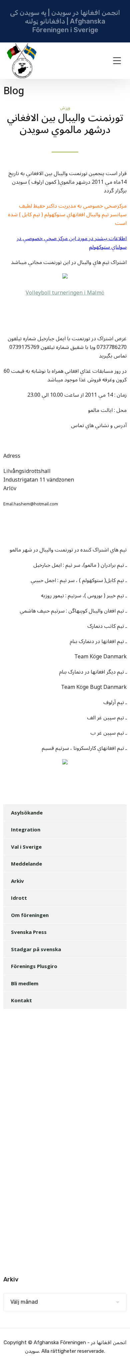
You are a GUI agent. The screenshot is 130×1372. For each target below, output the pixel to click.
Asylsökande (27, 812)
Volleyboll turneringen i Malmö (65, 292)
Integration (25, 829)
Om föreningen (30, 915)
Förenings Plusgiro (34, 966)
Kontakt (21, 1000)
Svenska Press (29, 932)
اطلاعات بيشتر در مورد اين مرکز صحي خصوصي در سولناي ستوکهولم (72, 243)
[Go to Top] (116, 1357)
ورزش (65, 107)
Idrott (19, 897)
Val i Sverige (26, 846)
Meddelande (26, 863)
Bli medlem (24, 983)
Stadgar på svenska (36, 949)
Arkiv (17, 881)
